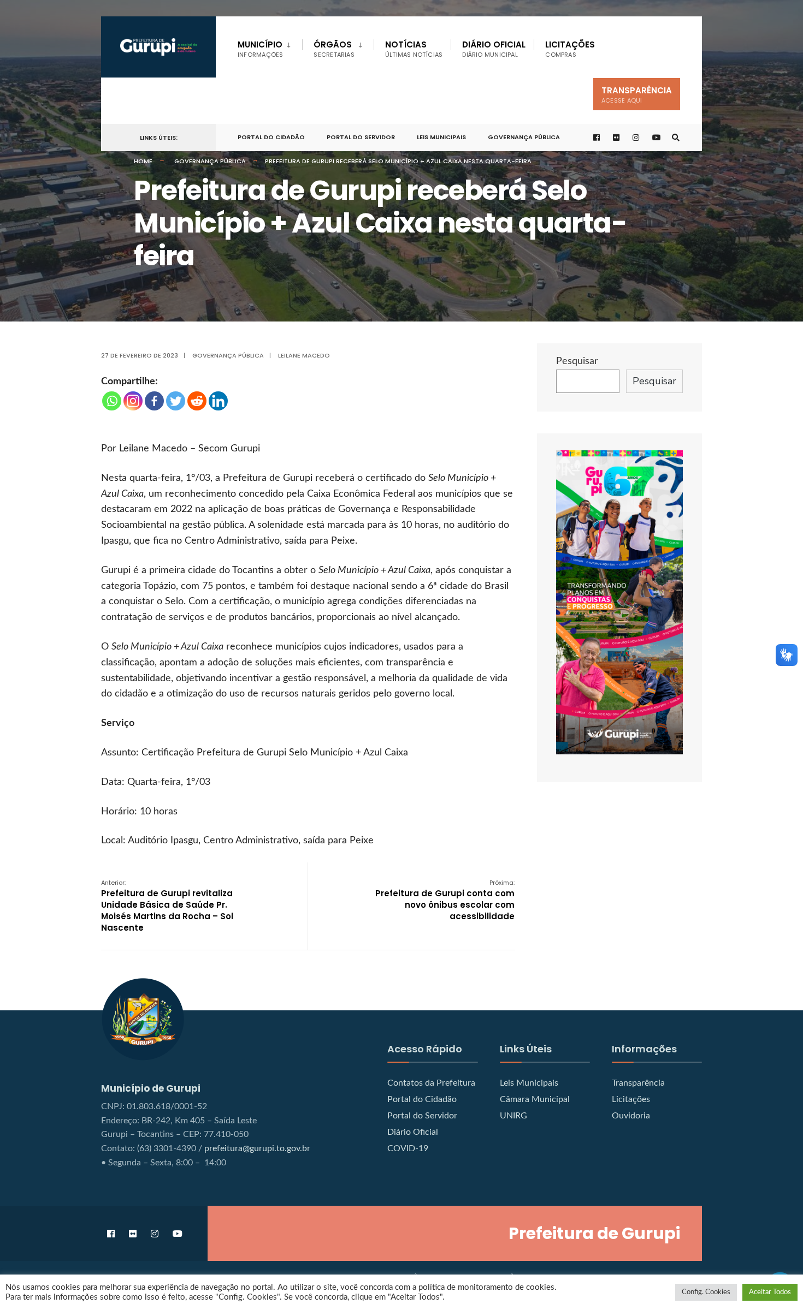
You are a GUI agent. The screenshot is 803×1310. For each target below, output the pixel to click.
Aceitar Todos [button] (770, 1292)
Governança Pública (524, 137)
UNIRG (513, 1115)
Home (143, 161)
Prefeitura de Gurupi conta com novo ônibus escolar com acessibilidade (445, 900)
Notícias (414, 49)
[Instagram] (133, 400)
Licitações (570, 49)
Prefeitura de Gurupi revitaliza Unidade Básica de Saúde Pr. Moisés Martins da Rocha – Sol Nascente (167, 905)
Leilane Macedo (304, 355)
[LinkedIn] (218, 400)
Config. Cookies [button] (706, 1292)
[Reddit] (196, 400)
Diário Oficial (494, 49)
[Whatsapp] (111, 400)
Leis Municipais (441, 137)
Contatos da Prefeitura (431, 1083)
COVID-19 (407, 1148)
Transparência (636, 95)
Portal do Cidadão (422, 1099)
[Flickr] (617, 137)
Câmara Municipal (535, 1099)
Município (260, 49)
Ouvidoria (631, 1115)
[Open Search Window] (676, 137)
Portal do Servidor (361, 137)
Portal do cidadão (271, 137)
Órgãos (334, 49)
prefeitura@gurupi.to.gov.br (257, 1148)
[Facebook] (154, 400)
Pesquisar (577, 361)
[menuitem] (270, 47)
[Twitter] (175, 400)
